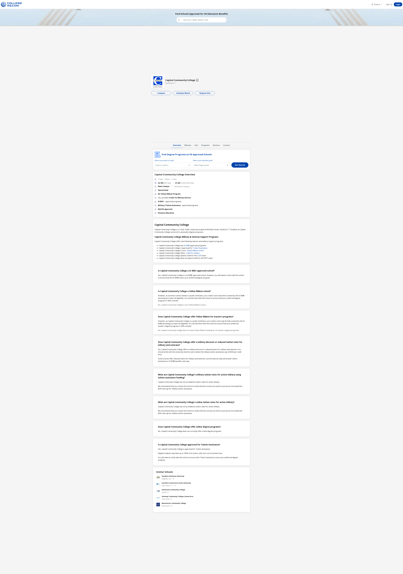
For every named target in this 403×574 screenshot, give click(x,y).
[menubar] (386, 4)
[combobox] (202, 19)
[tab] (177, 145)
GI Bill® (187, 245)
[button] (228, 165)
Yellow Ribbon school (195, 250)
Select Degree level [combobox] (201, 165)
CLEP (199, 255)
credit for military (193, 253)
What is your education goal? (203, 160)
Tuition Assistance (200, 248)
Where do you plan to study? (164, 160)
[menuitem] (377, 4)
